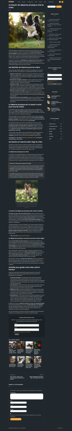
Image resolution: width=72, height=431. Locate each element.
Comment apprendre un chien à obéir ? (55, 96)
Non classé (51, 136)
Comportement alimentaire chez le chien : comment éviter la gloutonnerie (54, 30)
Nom (11, 400)
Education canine (52, 128)
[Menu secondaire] (62, 2)
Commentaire (13, 392)
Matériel (50, 133)
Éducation (23, 1)
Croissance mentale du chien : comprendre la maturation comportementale (53, 46)
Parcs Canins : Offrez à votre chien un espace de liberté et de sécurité (17, 378)
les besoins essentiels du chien (29, 137)
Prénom (15, 323)
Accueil (19, 1)
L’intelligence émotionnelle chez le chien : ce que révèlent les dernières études (54, 59)
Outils (45, 1)
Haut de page (60, 428)
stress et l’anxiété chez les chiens (37, 91)
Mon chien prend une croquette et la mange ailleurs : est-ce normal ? (55, 109)
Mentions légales (22, 428)
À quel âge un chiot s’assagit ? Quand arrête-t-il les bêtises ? (56, 102)
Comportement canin (53, 126)
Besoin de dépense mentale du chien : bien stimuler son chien (36, 377)
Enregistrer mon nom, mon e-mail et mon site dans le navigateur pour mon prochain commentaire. (25, 416)
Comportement (30, 1)
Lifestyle (40, 1)
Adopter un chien (52, 123)
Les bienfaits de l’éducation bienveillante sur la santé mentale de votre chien (54, 25)
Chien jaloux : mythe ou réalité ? (55, 42)
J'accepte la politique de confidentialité (23, 332)
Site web (11, 409)
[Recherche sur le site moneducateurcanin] (60, 2)
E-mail (15, 327)
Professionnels (51, 1)
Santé (36, 1)
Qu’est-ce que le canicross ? (24, 235)
